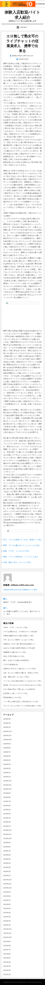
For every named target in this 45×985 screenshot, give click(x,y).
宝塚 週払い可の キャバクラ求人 (17, 562)
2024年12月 (7, 781)
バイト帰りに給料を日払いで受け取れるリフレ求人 (20, 701)
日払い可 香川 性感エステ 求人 (13, 656)
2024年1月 (7, 826)
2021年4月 (7, 962)
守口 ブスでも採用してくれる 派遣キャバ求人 (22, 540)
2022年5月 (7, 908)
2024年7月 (7, 801)
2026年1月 (7, 727)
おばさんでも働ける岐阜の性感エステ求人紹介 (19, 648)
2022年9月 (7, 892)
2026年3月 (7, 719)
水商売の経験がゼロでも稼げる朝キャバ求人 (18, 636)
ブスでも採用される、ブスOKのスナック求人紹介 (20, 631)
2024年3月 (7, 818)
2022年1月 (7, 925)
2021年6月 (7, 954)
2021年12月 (7, 929)
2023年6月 (7, 855)
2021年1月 (7, 974)
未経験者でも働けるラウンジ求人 (14, 652)
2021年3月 (7, 966)
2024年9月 (7, 793)
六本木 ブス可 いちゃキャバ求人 (15, 627)
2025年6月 (7, 756)
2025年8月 (7, 748)
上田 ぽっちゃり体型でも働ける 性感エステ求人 (20, 673)
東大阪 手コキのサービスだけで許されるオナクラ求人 (22, 685)
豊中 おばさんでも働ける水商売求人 (16, 660)
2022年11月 (7, 884)
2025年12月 (7, 731)
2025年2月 (7, 772)
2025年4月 (7, 764)
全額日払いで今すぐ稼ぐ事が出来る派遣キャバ (19, 644)
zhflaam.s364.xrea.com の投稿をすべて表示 (20, 590)
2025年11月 (7, 735)
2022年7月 (7, 900)
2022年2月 (7, 921)
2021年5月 (7, 958)
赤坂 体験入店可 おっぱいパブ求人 (16, 677)
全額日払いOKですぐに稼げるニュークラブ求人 (19, 668)
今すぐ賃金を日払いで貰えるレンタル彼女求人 (19, 689)
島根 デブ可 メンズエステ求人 (16, 551)
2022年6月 (7, 904)
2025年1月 (7, 777)
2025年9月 (7, 744)
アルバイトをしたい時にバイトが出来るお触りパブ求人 (22, 706)
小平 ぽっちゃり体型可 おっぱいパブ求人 (18, 640)
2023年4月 (7, 863)
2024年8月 (7, 797)
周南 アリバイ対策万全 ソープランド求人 (20, 557)
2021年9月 (7, 941)
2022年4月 (7, 913)
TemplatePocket (22, 982)
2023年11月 (7, 834)
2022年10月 (7, 888)
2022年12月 (7, 880)
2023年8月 (7, 847)
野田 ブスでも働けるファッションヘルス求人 (21, 545)
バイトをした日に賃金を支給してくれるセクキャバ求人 (22, 681)
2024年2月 (7, 822)
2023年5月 (7, 859)
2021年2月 (7, 970)
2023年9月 (7, 842)
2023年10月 (7, 838)
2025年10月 (7, 739)
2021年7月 (7, 950)
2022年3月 (7, 917)
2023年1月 (7, 875)
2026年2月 (7, 723)
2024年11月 (7, 785)
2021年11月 (7, 933)
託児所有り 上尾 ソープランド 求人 (15, 693)
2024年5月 (7, 809)
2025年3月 (7, 768)
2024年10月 (7, 789)
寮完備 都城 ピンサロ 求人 (12, 697)
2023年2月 (7, 871)
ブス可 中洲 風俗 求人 (10, 664)
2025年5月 (7, 760)
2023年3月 (7, 867)
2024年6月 (7, 805)
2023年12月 (7, 830)
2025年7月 (7, 752)
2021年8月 (7, 945)
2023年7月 (7, 851)
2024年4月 (7, 814)
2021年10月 (7, 937)
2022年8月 (7, 896)
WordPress (38, 982)
